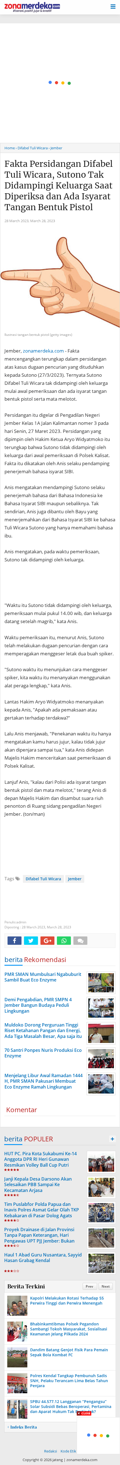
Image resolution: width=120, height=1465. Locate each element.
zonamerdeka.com (43, 351)
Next (106, 1286)
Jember (74, 878)
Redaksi (50, 1451)
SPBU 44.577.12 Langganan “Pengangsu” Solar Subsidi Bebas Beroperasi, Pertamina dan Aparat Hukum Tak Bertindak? (70, 1406)
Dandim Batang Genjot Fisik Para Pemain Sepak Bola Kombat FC (69, 1352)
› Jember (55, 147)
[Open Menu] (113, 6)
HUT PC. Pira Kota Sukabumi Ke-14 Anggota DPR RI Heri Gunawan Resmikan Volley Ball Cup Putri (40, 1159)
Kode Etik (68, 1451)
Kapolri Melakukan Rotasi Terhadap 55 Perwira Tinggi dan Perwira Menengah (67, 1300)
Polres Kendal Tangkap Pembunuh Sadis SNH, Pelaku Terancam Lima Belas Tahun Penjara (69, 1380)
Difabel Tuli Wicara (43, 878)
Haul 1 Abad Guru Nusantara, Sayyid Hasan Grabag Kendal (43, 1258)
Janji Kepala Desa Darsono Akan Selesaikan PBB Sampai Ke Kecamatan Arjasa (38, 1185)
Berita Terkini (26, 1286)
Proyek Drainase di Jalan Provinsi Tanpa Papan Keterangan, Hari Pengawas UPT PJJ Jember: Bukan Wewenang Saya (39, 1238)
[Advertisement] (60, 83)
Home (9, 147)
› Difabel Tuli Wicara (32, 147)
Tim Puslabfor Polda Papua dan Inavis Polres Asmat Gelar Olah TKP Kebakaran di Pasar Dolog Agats (41, 1210)
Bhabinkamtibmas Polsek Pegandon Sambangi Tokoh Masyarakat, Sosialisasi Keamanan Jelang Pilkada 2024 (68, 1329)
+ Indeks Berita (22, 1427)
